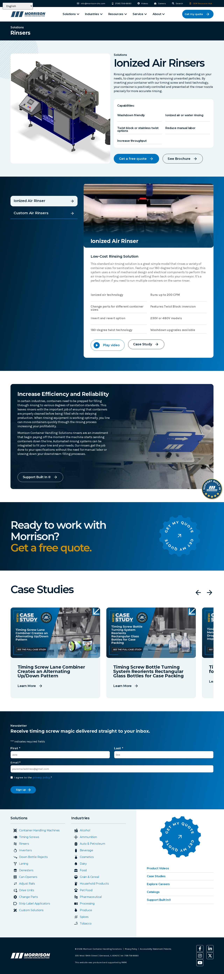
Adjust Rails (27, 883)
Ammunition (88, 837)
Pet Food (86, 890)
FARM (123, 962)
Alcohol (85, 830)
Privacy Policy (131, 949)
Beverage (86, 850)
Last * (119, 748)
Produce (86, 910)
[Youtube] (199, 962)
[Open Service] (145, 14)
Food (83, 870)
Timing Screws (29, 837)
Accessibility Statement (151, 949)
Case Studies (156, 876)
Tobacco (86, 923)
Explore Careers (158, 884)
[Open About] (163, 14)
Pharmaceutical (91, 897)
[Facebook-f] (199, 948)
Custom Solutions (31, 910)
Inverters (25, 850)
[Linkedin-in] (210, 948)
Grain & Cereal (89, 877)
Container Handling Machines (39, 830)
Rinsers (24, 843)
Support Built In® (159, 900)
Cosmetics (86, 857)
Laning (23, 863)
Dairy (83, 863)
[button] (198, 592)
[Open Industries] (101, 14)
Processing (87, 903)
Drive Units (26, 890)
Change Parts (28, 897)
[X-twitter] (210, 955)
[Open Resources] (125, 14)
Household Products (94, 883)
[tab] (44, 201)
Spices (84, 917)
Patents (167, 949)
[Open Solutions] (78, 14)
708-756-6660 (131, 955)
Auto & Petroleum (92, 843)
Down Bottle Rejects (33, 857)
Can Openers (28, 877)
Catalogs (153, 892)
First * (15, 748)
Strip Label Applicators (34, 903)
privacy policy (41, 777)
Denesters (26, 870)
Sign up (21, 789)
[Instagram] (199, 955)
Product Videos (158, 868)
